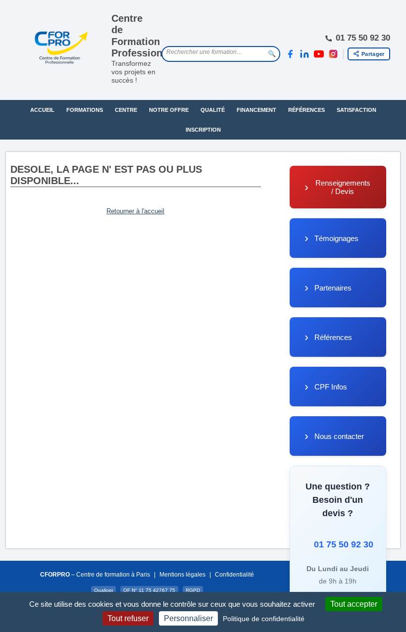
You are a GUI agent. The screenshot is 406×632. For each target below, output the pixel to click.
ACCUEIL (42, 110)
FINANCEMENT (256, 110)
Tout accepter (353, 604)
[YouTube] (319, 54)
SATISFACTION (356, 110)
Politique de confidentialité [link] (263, 619)
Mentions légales (182, 574)
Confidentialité (234, 574)
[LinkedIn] (304, 54)
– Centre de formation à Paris (95, 574)
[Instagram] (333, 54)
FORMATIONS (84, 110)
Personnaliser (188, 618)
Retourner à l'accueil (135, 211)
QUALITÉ (213, 110)
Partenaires (333, 288)
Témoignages (336, 238)
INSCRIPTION (203, 130)
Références (333, 337)
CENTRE (126, 110)
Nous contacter (339, 436)
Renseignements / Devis (342, 187)
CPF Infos (330, 387)
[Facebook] (290, 54)
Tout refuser (128, 618)
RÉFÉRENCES (306, 110)
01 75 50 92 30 (340, 544)
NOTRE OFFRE (169, 110)
